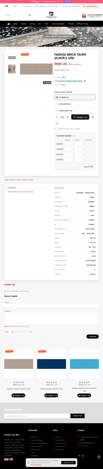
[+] (67, 117)
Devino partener (60, 446)
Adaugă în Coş (82, 117)
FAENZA (63, 85)
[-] (56, 117)
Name (7, 302)
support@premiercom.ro (87, 443)
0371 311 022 (83, 24)
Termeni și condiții (36, 446)
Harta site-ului (60, 449)
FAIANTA (35, 36)
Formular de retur (61, 443)
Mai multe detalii (36, 464)
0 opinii (18, 180)
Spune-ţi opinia (28, 180)
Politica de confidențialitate (39, 443)
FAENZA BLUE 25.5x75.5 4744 (51, 389)
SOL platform (35, 456)
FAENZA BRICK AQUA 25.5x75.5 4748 (84, 389)
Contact (58, 437)
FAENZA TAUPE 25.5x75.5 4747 (18, 389)
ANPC (33, 452)
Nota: (6, 332)
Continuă (92, 336)
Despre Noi (34, 437)
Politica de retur (35, 449)
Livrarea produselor (37, 440)
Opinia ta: (8, 311)
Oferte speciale (60, 440)
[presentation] (94, 347)
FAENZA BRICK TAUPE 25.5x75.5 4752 (59, 36)
